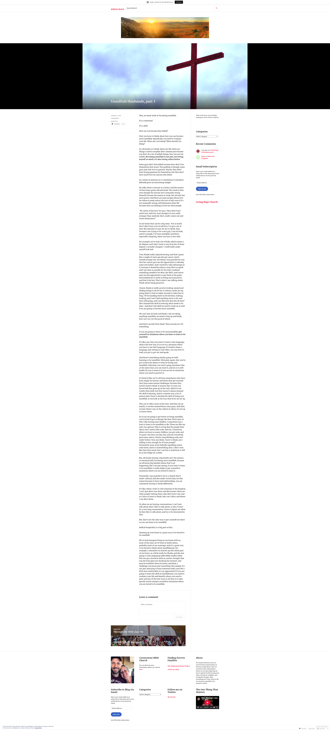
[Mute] (214, 707)
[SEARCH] (216, 8)
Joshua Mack (117, 9)
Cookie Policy (38, 728)
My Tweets (171, 697)
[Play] (198, 707)
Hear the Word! (132, 8)
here (141, 669)
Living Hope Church (207, 202)
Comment (179, 617)
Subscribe (116, 714)
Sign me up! (202, 189)
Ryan (203, 156)
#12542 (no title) (173, 669)
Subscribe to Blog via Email (122, 691)
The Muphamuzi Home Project (179, 666)
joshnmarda (115, 118)
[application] (207, 702)
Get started (179, 2)
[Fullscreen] (217, 707)
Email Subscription (206, 166)
